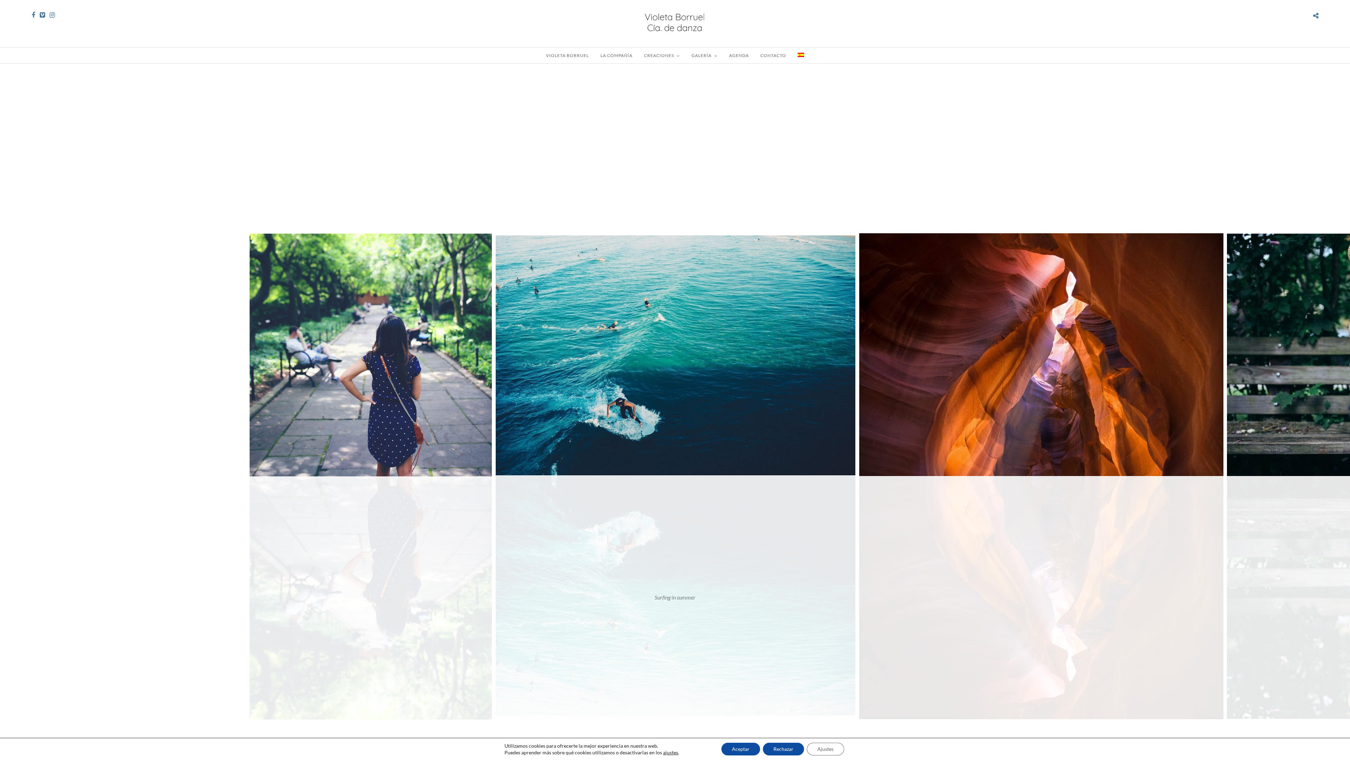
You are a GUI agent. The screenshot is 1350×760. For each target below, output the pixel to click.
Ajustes (825, 749)
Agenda (739, 55)
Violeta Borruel (567, 55)
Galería (702, 55)
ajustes (670, 752)
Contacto (773, 55)
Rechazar (783, 749)
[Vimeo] (42, 15)
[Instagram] (52, 15)
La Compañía (616, 55)
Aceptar (741, 749)
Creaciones (659, 55)
